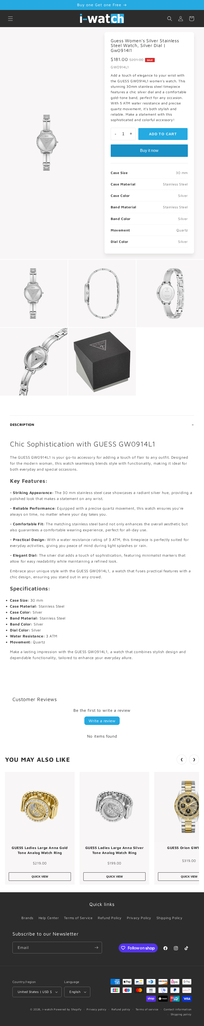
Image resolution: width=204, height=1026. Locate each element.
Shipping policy (181, 1014)
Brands (27, 918)
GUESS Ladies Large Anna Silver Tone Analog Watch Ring (114, 850)
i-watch (47, 1009)
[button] (10, 18)
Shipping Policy (169, 918)
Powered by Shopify (68, 1009)
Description (22, 424)
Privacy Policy (139, 918)
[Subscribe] (96, 947)
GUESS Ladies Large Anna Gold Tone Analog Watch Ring (40, 850)
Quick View (40, 876)
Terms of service (147, 1009)
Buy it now (149, 150)
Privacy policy (96, 1009)
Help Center (49, 918)
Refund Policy (110, 918)
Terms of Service (78, 918)
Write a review (102, 720)
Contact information (178, 1009)
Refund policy (120, 1009)
